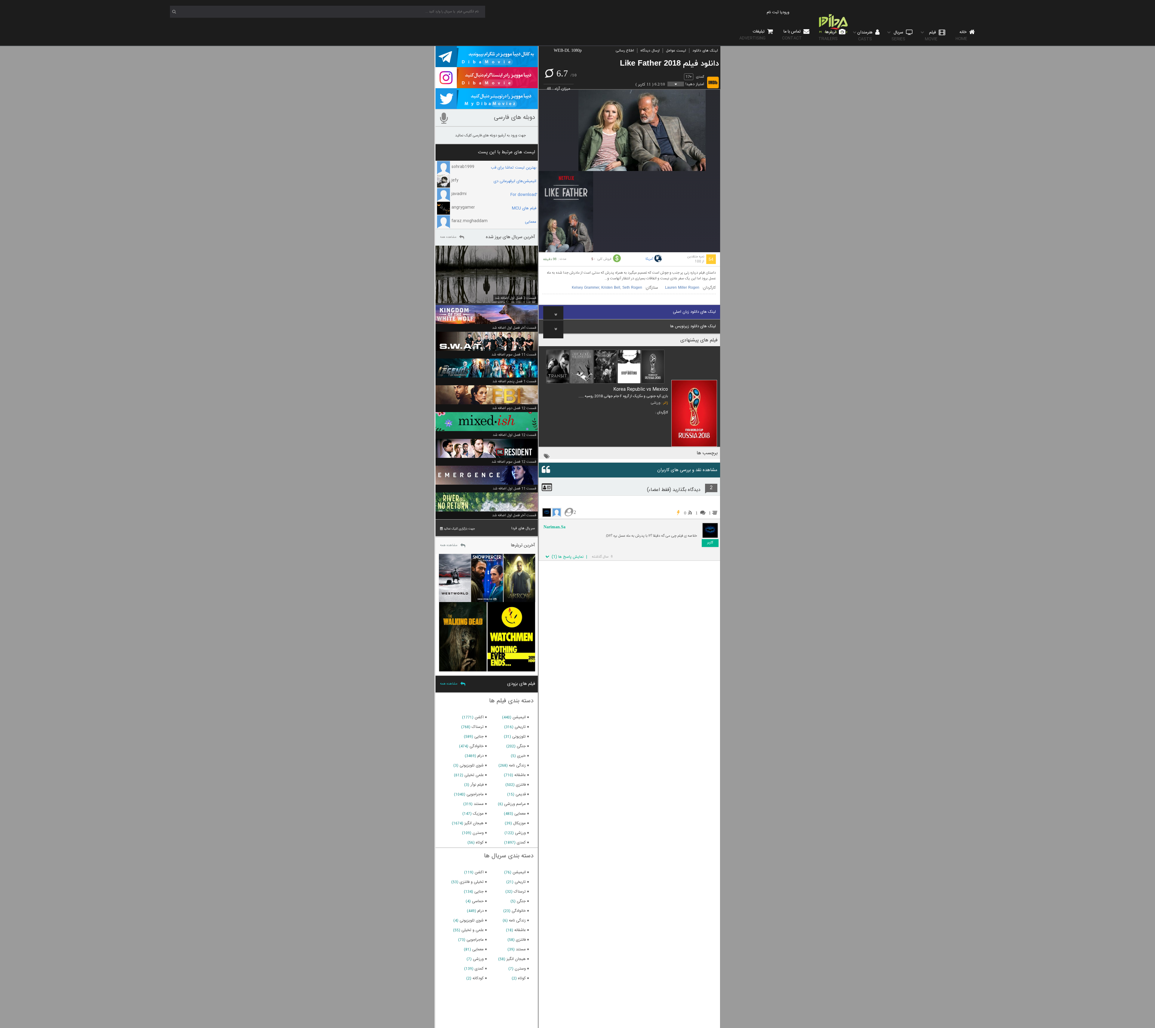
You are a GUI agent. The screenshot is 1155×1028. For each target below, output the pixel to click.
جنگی (521, 746)
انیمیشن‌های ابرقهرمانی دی (515, 181)
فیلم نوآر (477, 784)
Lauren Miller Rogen (682, 287)
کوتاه (480, 842)
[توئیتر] (487, 106)
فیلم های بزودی (521, 684)
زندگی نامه (517, 765)
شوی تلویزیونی (472, 765)
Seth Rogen (632, 287)
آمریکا (649, 259)
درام (480, 756)
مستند (479, 804)
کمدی (700, 77)
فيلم (931, 35)
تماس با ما (792, 35)
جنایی (479, 736)
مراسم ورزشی (515, 804)
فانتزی (521, 784)
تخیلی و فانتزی (472, 882)
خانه (962, 35)
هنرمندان (865, 35)
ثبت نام (773, 12)
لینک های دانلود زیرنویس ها (693, 326)
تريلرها (828, 35)
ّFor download (523, 194)
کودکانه (478, 978)
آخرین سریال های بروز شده (510, 237)
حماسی (478, 901)
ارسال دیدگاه (650, 50)
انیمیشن (519, 717)
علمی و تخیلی (472, 930)
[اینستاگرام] (487, 85)
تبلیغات (752, 35)
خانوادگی (477, 746)
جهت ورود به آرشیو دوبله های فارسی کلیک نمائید (490, 135)
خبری (521, 756)
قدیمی (521, 794)
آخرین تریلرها (523, 545)
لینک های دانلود (705, 50)
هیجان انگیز (474, 823)
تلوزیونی (519, 736)
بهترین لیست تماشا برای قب (513, 167)
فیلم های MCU (524, 208)
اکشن (479, 717)
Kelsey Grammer (585, 287)
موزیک (478, 813)
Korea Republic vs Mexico (640, 389)
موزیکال (519, 823)
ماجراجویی (475, 794)
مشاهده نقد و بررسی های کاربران (687, 470)
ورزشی (656, 403)
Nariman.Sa (554, 527)
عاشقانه (520, 775)
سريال (898, 35)
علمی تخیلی (474, 775)
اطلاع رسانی (625, 50)
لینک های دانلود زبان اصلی (694, 312)
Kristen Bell (610, 287)
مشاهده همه (448, 237)
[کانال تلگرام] (487, 64)
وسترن (478, 833)
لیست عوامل (676, 50)
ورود (785, 12)
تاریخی (520, 727)
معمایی (530, 222)
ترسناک (478, 727)
